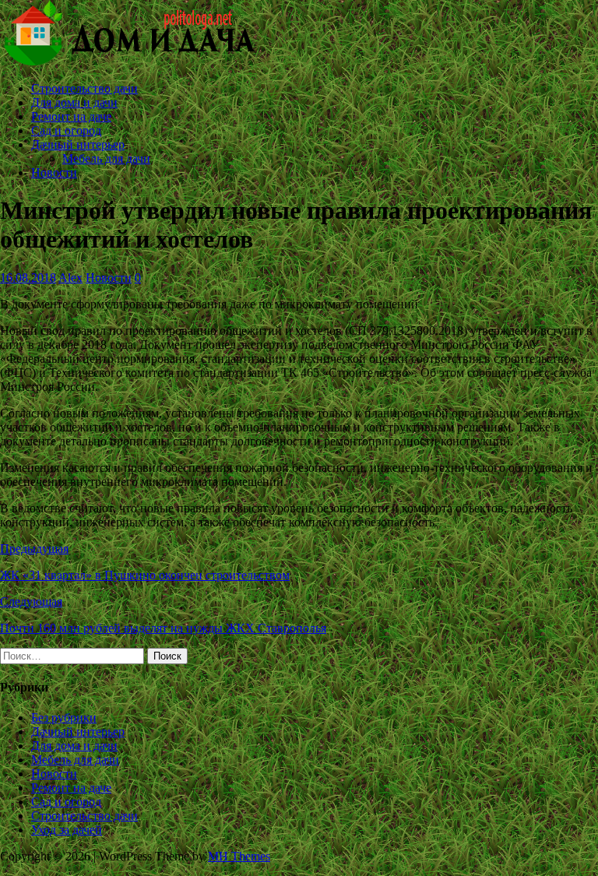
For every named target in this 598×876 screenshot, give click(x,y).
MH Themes (239, 856)
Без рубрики (64, 717)
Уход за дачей (66, 829)
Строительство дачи (84, 88)
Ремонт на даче (71, 116)
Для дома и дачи (74, 102)
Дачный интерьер (78, 144)
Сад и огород (66, 130)
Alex (70, 277)
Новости (54, 172)
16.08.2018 (28, 277)
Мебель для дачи (106, 158)
